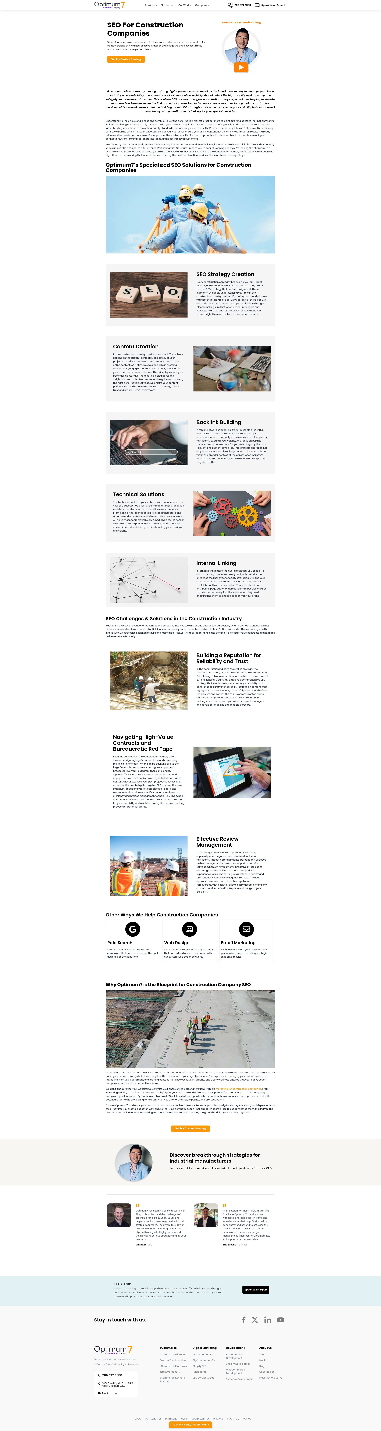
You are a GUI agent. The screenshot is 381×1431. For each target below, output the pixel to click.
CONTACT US (243, 1418)
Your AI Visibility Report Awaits (190, 1424)
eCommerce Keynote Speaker (172, 1379)
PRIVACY (218, 1418)
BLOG (138, 1418)
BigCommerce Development (234, 1356)
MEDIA (184, 1418)
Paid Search (119, 943)
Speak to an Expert (272, 5)
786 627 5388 (242, 5)
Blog (261, 1366)
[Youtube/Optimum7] (280, 1319)
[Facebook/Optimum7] (244, 1319)
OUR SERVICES (153, 1418)
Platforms (167, 5)
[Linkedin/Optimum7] (267, 1319)
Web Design (177, 943)
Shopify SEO (200, 1366)
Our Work (183, 5)
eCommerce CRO (170, 1372)
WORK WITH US (201, 1418)
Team (262, 1354)
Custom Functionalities (173, 1360)
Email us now (109, 1393)
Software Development (240, 1379)
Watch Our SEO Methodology (241, 22)
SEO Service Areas (203, 1377)
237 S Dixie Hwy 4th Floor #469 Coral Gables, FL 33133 (117, 1384)
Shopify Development (239, 1364)
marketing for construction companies (238, 1089)
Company (201, 5)
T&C (229, 1418)
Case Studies (266, 1372)
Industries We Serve (270, 1377)
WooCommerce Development (235, 1371)
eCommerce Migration (173, 1354)
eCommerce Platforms (173, 1366)
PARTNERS (171, 1418)
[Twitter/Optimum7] (255, 1319)
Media (262, 1360)
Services (150, 5)
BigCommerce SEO (204, 1360)
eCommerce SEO (203, 1354)
